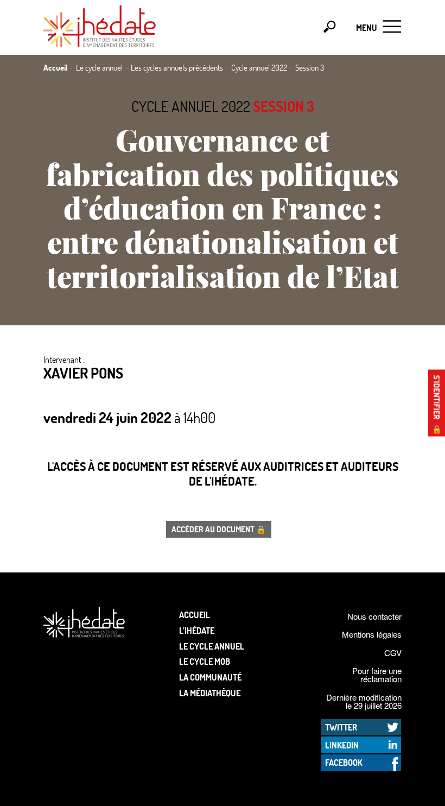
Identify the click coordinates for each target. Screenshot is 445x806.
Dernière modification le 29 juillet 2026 (364, 701)
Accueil (194, 614)
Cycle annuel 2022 (190, 106)
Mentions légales (372, 634)
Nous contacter (374, 616)
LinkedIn (342, 745)
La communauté (210, 677)
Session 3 (283, 106)
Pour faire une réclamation (377, 674)
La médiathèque (209, 692)
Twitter (341, 727)
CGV (393, 652)
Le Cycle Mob (204, 661)
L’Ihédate (196, 630)
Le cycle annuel (211, 646)
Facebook (344, 762)
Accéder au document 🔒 (218, 529)
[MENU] (392, 27)
